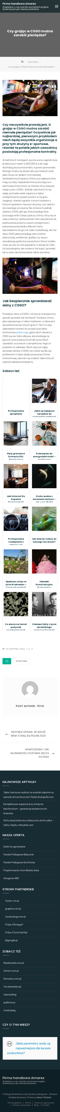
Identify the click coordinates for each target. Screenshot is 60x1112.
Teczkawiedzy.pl (12, 986)
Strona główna (15, 1103)
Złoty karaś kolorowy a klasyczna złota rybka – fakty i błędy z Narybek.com (28, 823)
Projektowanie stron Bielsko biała (21, 870)
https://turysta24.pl (16, 932)
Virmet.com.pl (11, 971)
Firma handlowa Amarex (19, 4)
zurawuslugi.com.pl (15, 916)
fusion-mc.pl (12, 901)
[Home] (22, 62)
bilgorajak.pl (11, 940)
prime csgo (22, 332)
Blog (36, 1105)
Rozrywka (21, 661)
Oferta (28, 1103)
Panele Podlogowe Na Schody (19, 862)
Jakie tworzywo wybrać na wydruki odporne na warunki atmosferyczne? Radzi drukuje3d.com (28, 795)
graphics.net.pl (13, 908)
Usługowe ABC (11, 878)
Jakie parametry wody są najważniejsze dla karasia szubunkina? (28, 1048)
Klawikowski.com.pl (14, 963)
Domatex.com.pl (12, 978)
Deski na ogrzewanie (14, 846)
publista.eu (9, 1002)
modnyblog (10, 1010)
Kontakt (45, 1105)
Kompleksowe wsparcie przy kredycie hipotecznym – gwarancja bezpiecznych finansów (25, 809)
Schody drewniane (22, 1105)
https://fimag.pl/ (14, 924)
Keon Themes (44, 1097)
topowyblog (10, 994)
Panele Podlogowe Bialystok (19, 854)
